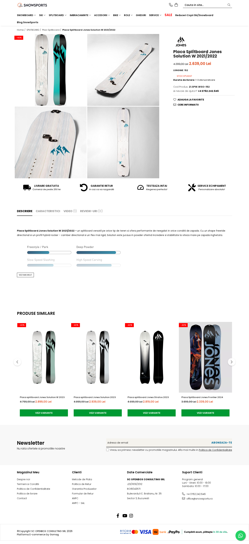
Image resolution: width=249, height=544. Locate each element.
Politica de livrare (27, 493)
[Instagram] (131, 516)
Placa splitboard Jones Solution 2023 (95, 397)
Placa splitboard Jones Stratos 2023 (148, 397)
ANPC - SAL (78, 503)
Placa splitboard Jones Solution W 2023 (42, 397)
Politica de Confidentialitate (215, 450)
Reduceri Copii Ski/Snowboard (194, 15)
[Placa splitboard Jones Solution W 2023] (43, 357)
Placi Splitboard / (52, 29)
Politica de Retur (81, 484)
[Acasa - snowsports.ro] (36, 5)
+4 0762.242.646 (196, 494)
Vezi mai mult (25, 275)
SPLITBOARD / (34, 29)
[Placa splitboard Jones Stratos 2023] (151, 357)
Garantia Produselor (84, 489)
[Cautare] (229, 5)
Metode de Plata (82, 479)
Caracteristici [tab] (48, 211)
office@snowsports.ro (199, 498)
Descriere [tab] (24, 211)
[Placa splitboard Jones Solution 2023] (97, 357)
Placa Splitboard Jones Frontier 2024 (202, 397)
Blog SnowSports (27, 22)
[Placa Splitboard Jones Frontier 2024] (205, 357)
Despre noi (23, 479)
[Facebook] (118, 516)
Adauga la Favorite (191, 99)
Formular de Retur (83, 493)
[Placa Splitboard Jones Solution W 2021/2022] (51, 70)
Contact (22, 498)
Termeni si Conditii (28, 484)
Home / (21, 29)
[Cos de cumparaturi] (176, 5)
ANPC (75, 498)
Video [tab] (70, 211)
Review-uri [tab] (91, 211)
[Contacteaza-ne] (171, 5)
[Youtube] (125, 516)
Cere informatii (188, 104)
